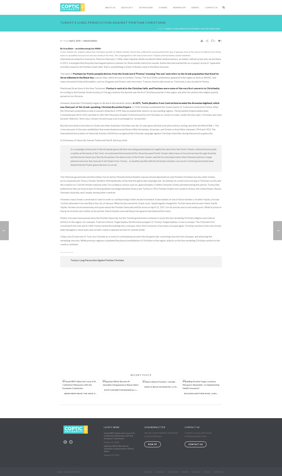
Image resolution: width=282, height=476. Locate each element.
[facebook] (65, 442)
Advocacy (127, 7)
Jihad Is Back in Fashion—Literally (161, 387)
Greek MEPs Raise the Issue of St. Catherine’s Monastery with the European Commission (81, 393)
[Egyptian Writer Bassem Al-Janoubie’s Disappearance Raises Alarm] (121, 383)
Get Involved (146, 7)
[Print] (202, 40)
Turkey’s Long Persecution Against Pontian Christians (97, 260)
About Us (110, 7)
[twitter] (71, 442)
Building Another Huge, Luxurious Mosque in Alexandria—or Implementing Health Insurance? (202, 393)
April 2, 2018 (74, 40)
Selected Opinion (90, 40)
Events (195, 7)
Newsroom (179, 7)
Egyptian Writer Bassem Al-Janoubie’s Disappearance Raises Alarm (122, 390)
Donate (163, 7)
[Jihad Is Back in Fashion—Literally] (161, 381)
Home (160, 29)
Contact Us (211, 7)
